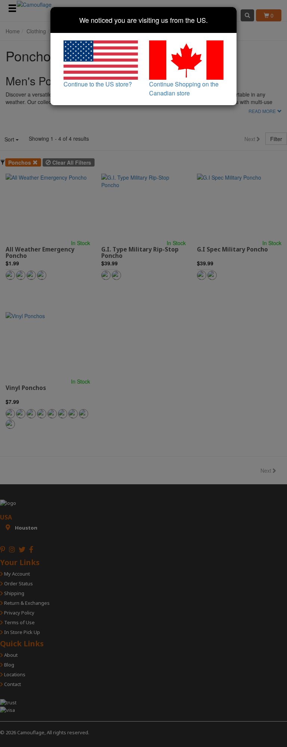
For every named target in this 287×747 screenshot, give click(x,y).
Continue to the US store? (98, 84)
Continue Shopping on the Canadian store (184, 88)
